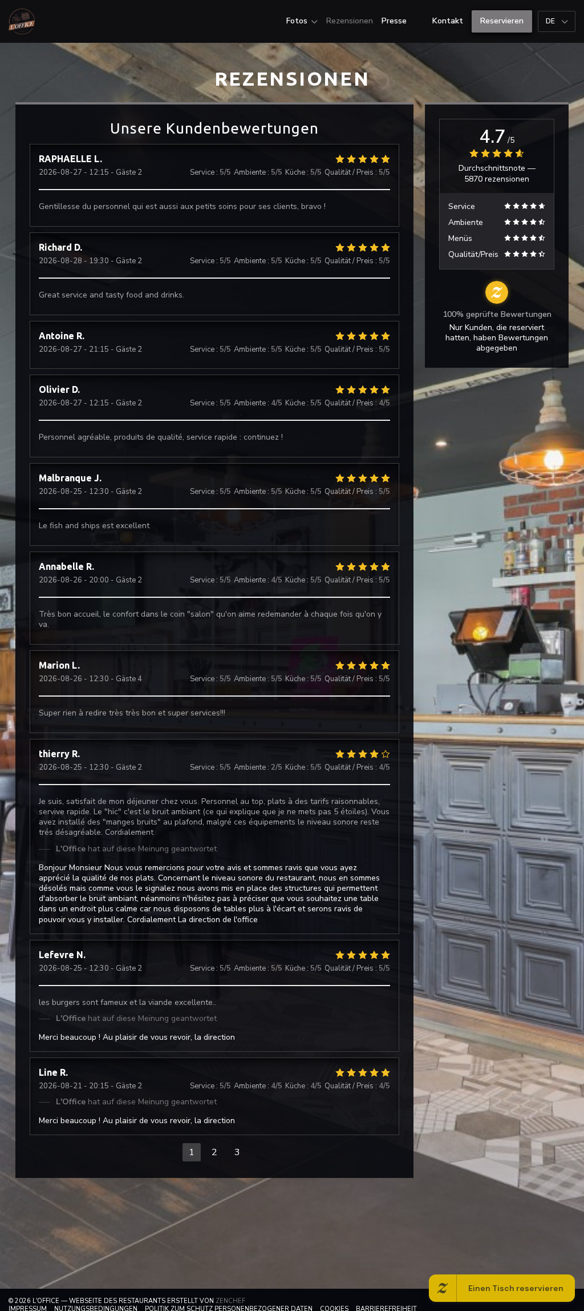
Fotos (296, 21)
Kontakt (447, 21)
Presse (394, 21)
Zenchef (230, 1301)
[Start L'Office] (22, 21)
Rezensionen (349, 21)
